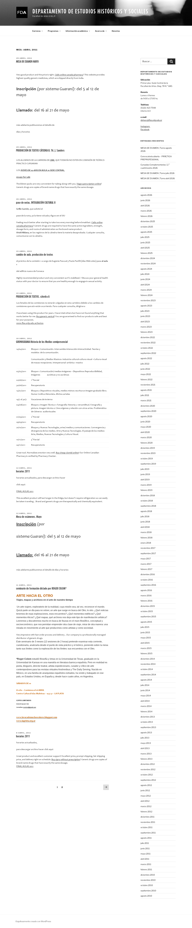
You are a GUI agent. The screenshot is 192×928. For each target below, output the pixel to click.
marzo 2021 (146, 400)
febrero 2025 (147, 253)
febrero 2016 (146, 601)
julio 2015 (145, 627)
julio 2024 (145, 274)
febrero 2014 (146, 711)
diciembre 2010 (148, 875)
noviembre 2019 (148, 453)
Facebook (145, 129)
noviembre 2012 (148, 769)
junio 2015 (145, 632)
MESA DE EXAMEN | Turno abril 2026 (158, 178)
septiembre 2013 (148, 727)
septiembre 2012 (148, 780)
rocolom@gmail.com (29, 707)
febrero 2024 (147, 295)
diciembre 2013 (148, 716)
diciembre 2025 (148, 221)
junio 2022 (145, 369)
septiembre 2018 (148, 506)
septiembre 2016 (148, 585)
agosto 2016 (146, 590)
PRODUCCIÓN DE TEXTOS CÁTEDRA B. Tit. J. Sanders (40, 150)
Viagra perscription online (89, 184)
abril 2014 (145, 701)
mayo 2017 (146, 558)
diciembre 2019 (148, 448)
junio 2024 (145, 279)
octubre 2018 (147, 500)
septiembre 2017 (148, 553)
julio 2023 (145, 311)
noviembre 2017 (148, 548)
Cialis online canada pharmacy (69, 75)
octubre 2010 (147, 885)
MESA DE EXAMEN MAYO (27, 61)
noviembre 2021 (148, 384)
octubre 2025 (147, 226)
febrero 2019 (146, 490)
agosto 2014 (146, 680)
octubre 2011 (147, 827)
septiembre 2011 (148, 832)
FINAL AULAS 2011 (24, 491)
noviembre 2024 (148, 263)
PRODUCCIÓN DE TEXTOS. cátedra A (32, 296)
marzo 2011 (146, 864)
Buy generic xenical (45, 316)
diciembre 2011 (147, 817)
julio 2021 (145, 395)
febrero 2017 (146, 569)
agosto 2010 (146, 896)
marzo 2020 (146, 437)
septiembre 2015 (148, 616)
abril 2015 (145, 643)
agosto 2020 (146, 416)
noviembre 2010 (148, 880)
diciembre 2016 (148, 574)
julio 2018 (145, 516)
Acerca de (99, 31)
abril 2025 (145, 247)
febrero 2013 (146, 759)
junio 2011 (145, 848)
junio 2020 (145, 421)
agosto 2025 (146, 232)
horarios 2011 (23, 471)
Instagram (145, 126)
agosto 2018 (146, 511)
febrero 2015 (146, 653)
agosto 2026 (146, 195)
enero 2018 (146, 543)
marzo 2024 (146, 290)
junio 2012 (145, 790)
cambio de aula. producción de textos (34, 254)
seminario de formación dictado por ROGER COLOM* (41, 588)
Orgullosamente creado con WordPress (33, 921)
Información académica (77, 31)
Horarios (116, 31)
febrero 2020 (147, 443)
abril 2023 (145, 321)
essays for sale (23, 177)
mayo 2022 (146, 374)
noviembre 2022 (148, 342)
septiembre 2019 (148, 464)
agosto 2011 (146, 838)
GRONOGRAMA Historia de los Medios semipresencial (42, 341)
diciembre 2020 (148, 406)
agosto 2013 (146, 732)
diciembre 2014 (148, 659)
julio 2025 (145, 237)
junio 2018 (145, 521)
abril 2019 (145, 479)
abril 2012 (145, 801)
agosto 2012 (146, 785)
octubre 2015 (147, 611)
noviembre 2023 (148, 300)
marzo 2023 (146, 327)
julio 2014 (145, 685)
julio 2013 (145, 737)
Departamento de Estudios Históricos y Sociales (90, 11)
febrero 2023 (147, 332)
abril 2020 (145, 432)
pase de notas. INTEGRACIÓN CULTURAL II (36, 202)
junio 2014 (145, 690)
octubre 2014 (147, 669)
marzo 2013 (146, 753)
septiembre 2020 (148, 411)
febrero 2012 (146, 811)
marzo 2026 (146, 211)
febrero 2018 (146, 537)
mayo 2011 (146, 853)
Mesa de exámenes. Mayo (29, 516)
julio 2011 (145, 843)
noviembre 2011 (148, 822)
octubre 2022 (147, 348)
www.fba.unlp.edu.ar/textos (29, 323)
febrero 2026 (147, 216)
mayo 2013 (146, 743)
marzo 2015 (146, 648)
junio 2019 (145, 474)
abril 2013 (145, 748)
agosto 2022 (146, 358)
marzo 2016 (146, 595)
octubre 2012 (147, 774)
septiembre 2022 (148, 353)
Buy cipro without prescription (65, 759)
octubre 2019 (147, 458)
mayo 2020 (146, 427)
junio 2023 (145, 316)
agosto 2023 (146, 305)
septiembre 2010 (148, 890)
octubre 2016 (147, 580)
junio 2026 (145, 200)
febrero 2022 (146, 379)
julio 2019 (145, 469)
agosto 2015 (146, 622)
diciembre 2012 (148, 764)
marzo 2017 (146, 564)
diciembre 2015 (148, 606)
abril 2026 (145, 205)
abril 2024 (145, 284)
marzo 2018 (146, 532)
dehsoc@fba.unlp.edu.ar (151, 120)
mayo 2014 (146, 695)
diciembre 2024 (148, 258)
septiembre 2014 (148, 674)
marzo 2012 (146, 806)
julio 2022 (145, 363)
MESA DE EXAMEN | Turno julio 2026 (157, 173)
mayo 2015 (146, 637)
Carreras (36, 31)
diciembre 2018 (148, 495)
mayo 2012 (146, 796)
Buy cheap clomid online (67, 453)
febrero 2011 (146, 869)
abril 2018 (145, 527)
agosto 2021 (146, 390)
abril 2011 (145, 859)
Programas (53, 31)
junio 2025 (145, 242)
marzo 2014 (146, 706)
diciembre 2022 (148, 337)
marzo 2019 (146, 485)
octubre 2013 (147, 722)
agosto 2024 (146, 269)
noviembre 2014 (148, 664)
